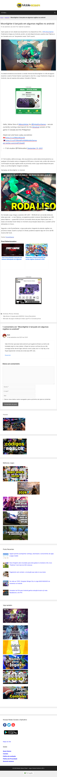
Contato (5, 753)
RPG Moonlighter (48, 32)
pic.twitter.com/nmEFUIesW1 (14, 143)
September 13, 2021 (35, 148)
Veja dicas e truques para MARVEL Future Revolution (19, 316)
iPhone (11, 314)
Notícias (16, 314)
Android (7, 17)
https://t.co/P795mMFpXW (15, 140)
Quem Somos (7, 751)
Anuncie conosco (8, 761)
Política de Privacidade (10, 759)
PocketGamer (9, 237)
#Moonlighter (23, 124)
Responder (8, 355)
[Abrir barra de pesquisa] (55, 12)
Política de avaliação (9, 756)
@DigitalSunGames (38, 124)
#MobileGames (31, 140)
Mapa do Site (7, 741)
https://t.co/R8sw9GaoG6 (15, 138)
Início (1, 17)
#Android (35, 127)
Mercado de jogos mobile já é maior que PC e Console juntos (22, 318)
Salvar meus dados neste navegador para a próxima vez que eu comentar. (27, 399)
